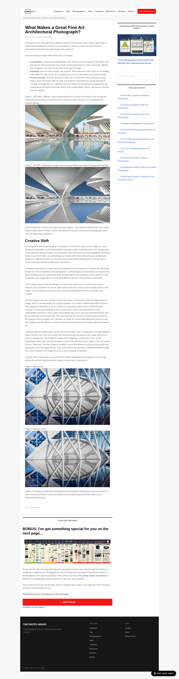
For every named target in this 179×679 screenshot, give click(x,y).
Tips (68, 11)
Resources (110, 11)
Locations (99, 11)
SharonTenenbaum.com (35, 498)
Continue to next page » (34, 607)
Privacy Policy (130, 636)
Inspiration (58, 11)
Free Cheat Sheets (146, 11)
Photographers (79, 11)
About (127, 632)
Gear (90, 11)
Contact (128, 628)
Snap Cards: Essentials (94, 576)
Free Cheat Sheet (165, 673)
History (131, 11)
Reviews (121, 11)
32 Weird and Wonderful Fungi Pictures (137, 124)
